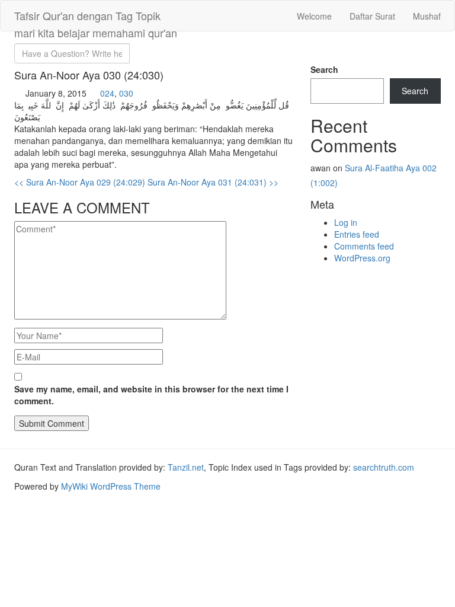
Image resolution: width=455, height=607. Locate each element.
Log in (345, 222)
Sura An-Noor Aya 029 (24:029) (79, 182)
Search (324, 69)
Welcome (314, 16)
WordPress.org (362, 258)
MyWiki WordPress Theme (111, 486)
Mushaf (427, 16)
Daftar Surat (372, 16)
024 (107, 93)
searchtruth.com (383, 467)
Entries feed (356, 234)
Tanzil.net (186, 467)
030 (126, 93)
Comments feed (364, 246)
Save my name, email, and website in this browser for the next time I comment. (151, 395)
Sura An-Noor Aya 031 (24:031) (213, 182)
